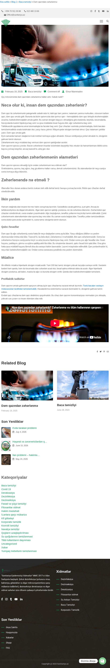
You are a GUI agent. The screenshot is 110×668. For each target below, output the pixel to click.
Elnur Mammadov (74, 91)
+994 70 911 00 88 (13, 11)
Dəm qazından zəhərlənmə (19, 405)
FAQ (8, 648)
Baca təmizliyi (25, 2)
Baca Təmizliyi (68, 605)
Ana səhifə (4, 2)
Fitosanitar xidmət (10, 507)
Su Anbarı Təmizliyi (70, 599)
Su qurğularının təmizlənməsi (17, 536)
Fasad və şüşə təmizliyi (13, 503)
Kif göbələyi (7, 518)
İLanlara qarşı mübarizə (14, 514)
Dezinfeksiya (8, 496)
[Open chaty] (102, 661)
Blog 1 (14, 2)
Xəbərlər (10, 637)
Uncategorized (9, 543)
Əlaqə (8, 642)
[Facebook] (95, 11)
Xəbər (4, 547)
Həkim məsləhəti (10, 511)
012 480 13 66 (33, 11)
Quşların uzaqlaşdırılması (15, 533)
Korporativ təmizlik (11, 522)
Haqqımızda (11, 632)
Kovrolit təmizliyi (10, 525)
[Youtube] (103, 11)
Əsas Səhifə (11, 627)
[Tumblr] (99, 11)
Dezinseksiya (8, 500)
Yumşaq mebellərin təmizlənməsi (19, 551)
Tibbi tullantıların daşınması (16, 540)
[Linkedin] (108, 11)
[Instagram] (91, 11)
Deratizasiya (8, 493)
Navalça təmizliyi (10, 529)
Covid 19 (6, 489)
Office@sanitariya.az (16, 15)
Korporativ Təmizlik (70, 610)
